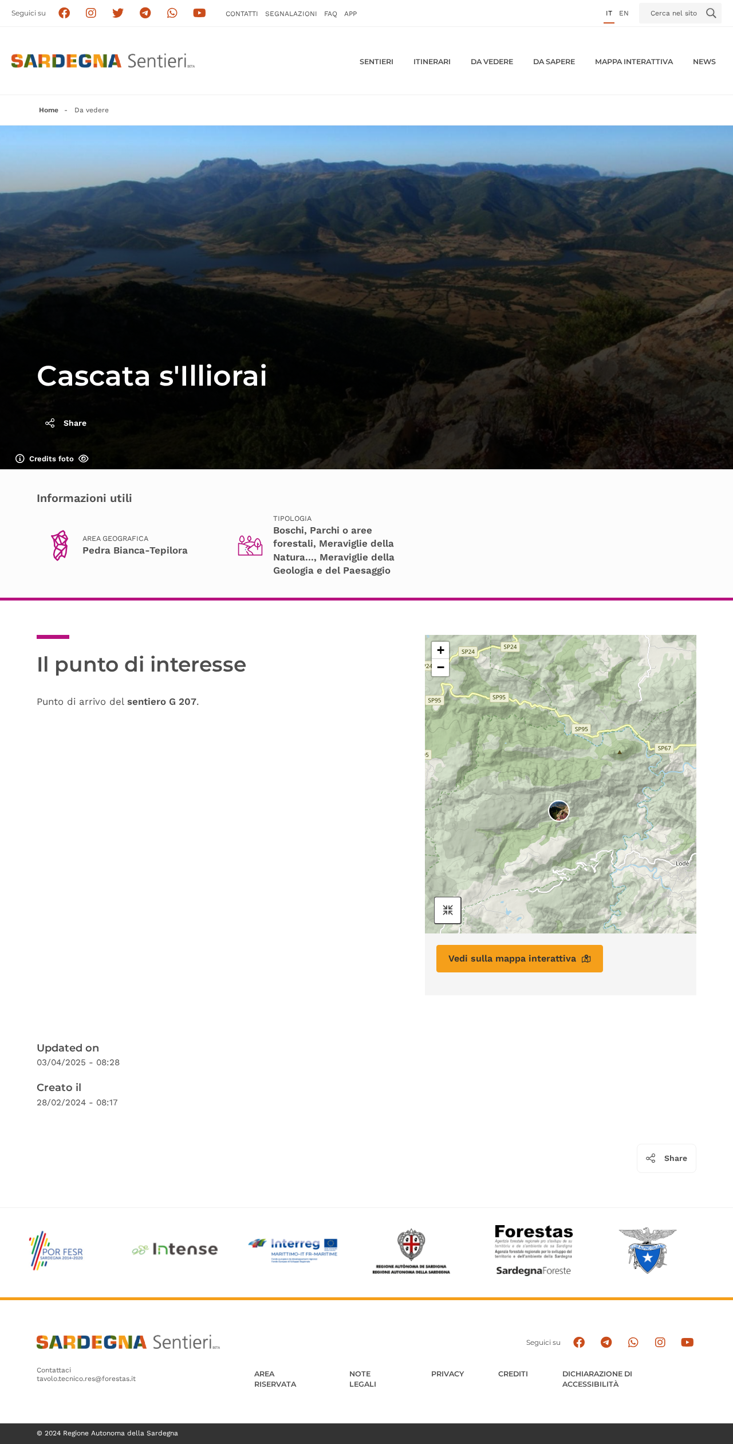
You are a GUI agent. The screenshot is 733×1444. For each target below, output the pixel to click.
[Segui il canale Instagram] (660, 1342)
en (624, 13)
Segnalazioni (291, 14)
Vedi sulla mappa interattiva (512, 958)
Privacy (447, 1374)
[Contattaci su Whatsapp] (172, 13)
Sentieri (376, 61)
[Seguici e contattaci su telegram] (145, 13)
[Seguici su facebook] (63, 13)
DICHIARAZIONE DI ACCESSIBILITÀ (597, 1379)
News (704, 61)
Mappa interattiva (634, 61)
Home (48, 110)
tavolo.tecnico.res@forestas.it (86, 1379)
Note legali (362, 1379)
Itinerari (432, 61)
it (609, 13)
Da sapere (554, 61)
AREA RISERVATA (275, 1379)
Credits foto (51, 458)
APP (350, 14)
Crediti (513, 1374)
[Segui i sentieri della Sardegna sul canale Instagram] (91, 13)
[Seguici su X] (118, 13)
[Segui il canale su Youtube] (199, 13)
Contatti (242, 14)
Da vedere (492, 61)
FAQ (330, 14)
